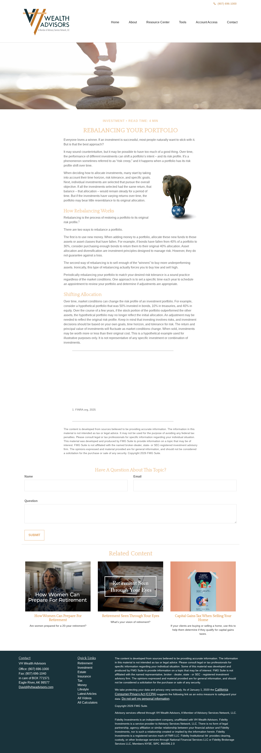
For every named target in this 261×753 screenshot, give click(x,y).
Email (137, 476)
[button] (133, 22)
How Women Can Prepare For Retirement (58, 618)
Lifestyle (83, 689)
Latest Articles (87, 693)
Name (28, 476)
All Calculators (87, 702)
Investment (85, 667)
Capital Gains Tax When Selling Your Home (203, 618)
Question (31, 501)
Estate (82, 672)
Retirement (85, 663)
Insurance (84, 676)
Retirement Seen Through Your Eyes (130, 616)
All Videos (85, 698)
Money (82, 685)
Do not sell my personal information (145, 698)
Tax (80, 680)
